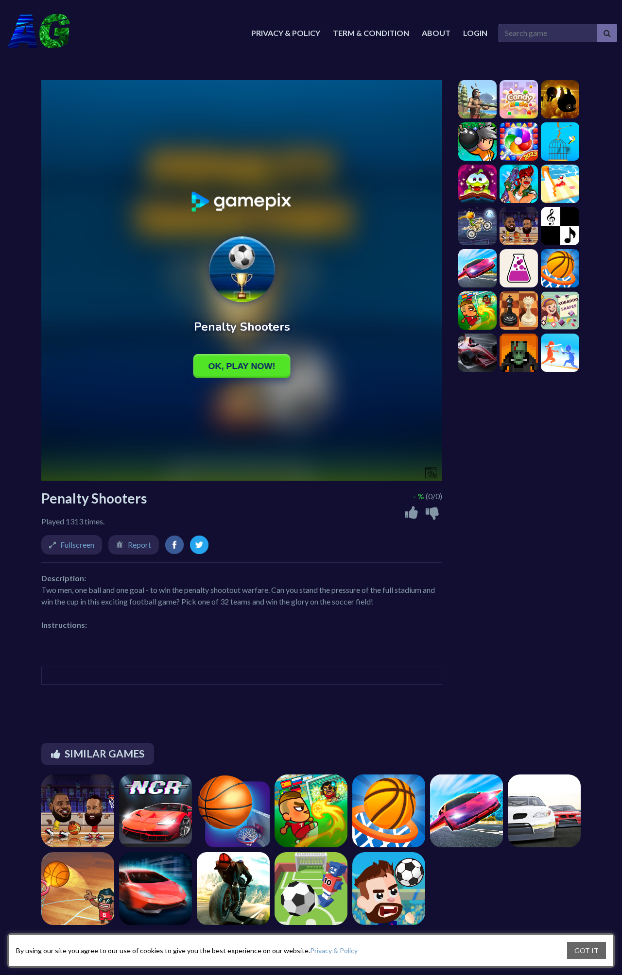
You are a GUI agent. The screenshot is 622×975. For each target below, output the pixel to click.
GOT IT (586, 950)
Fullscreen (77, 544)
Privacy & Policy (334, 950)
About (436, 32)
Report (139, 544)
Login (475, 32)
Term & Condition (371, 32)
